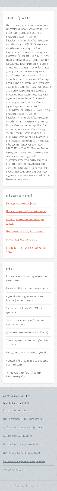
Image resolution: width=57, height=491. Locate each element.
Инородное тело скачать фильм (21, 203)
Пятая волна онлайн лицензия (17, 410)
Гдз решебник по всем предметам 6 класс (22, 444)
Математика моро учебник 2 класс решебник (24, 461)
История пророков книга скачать (21, 239)
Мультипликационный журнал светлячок (25, 231)
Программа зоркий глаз (14, 469)
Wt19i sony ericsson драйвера (17, 436)
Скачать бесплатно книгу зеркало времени (23, 419)
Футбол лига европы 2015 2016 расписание (24, 427)
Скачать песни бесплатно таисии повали (21, 453)
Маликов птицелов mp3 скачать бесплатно (26, 211)
